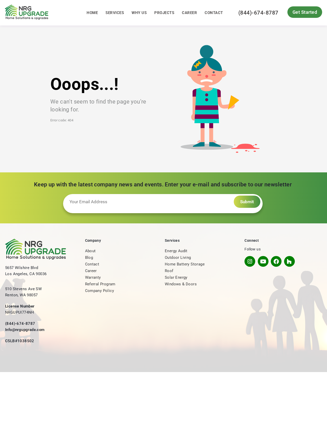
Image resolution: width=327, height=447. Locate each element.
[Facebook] (276, 261)
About (90, 251)
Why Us (139, 12)
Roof (169, 271)
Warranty (93, 277)
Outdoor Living (178, 257)
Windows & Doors (181, 284)
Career (189, 12)
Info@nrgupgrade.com (25, 329)
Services (115, 12)
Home (92, 12)
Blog (89, 257)
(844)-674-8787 (258, 13)
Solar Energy (176, 277)
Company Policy (99, 290)
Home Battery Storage (185, 264)
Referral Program (100, 284)
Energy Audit (176, 251)
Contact (214, 12)
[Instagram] (249, 261)
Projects (164, 12)
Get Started (305, 12)
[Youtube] (263, 261)
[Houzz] (289, 261)
